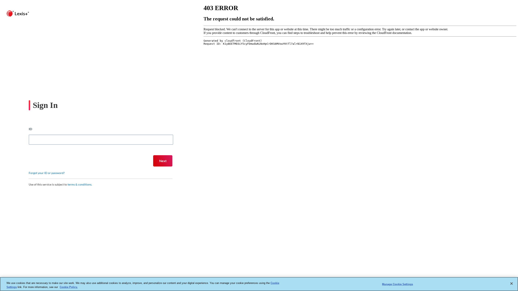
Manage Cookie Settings (397, 284)
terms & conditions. (80, 184)
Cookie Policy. (69, 286)
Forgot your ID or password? (47, 173)
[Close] (511, 283)
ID (30, 129)
